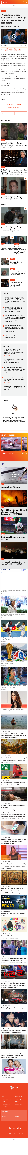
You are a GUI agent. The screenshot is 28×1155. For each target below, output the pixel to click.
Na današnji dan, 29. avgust (10, 487)
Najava (3, 11)
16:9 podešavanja (5, 1104)
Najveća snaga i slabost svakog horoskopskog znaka (12, 336)
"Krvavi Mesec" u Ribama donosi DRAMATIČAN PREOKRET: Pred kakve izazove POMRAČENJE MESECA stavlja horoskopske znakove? (13, 351)
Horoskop (6, 400)
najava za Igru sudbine (14, 107)
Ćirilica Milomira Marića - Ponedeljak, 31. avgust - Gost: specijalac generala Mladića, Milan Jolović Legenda (14, 172)
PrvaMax (4, 1116)
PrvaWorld (5, 1119)
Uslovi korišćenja (18, 1096)
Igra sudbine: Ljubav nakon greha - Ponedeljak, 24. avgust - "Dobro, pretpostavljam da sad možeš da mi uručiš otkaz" (20, 250)
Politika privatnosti (18, 1104)
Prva (3, 1096)
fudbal (3, 534)
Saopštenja (17, 1101)
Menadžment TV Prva (6, 1099)
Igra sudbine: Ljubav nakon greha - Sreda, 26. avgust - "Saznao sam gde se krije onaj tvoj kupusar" (13, 229)
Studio (3, 1101)
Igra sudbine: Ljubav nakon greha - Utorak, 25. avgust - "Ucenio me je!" (7, 248)
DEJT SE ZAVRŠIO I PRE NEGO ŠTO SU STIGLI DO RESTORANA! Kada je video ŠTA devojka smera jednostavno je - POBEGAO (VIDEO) (14, 370)
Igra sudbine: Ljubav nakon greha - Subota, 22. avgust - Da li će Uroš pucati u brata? (18, 273)
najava (19, 104)
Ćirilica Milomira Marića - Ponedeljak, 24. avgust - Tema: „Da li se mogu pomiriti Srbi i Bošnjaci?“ (18, 284)
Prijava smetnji (18, 1099)
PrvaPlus (4, 1114)
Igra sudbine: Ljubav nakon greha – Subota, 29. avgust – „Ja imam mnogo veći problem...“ (14, 145)
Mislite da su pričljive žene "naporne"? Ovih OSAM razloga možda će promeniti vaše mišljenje (14, 379)
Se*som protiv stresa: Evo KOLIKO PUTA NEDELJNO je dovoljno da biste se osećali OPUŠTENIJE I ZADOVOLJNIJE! (14, 361)
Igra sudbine (10, 104)
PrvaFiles (17, 1119)
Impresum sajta (18, 1094)
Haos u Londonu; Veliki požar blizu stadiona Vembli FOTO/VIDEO (13, 563)
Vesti (2, 450)
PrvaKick (17, 1114)
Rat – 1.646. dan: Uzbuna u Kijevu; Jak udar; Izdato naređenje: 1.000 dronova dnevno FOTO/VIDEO (14, 512)
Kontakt (3, 1094)
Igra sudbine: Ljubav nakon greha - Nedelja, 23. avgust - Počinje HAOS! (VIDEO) (18, 262)
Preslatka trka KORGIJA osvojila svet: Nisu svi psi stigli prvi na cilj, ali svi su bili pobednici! (14, 388)
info (2, 484)
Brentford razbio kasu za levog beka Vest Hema (13, 538)
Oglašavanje (4, 1106)
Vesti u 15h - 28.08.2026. (8, 453)
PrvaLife (17, 1116)
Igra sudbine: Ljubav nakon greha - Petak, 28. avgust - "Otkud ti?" (13, 198)
